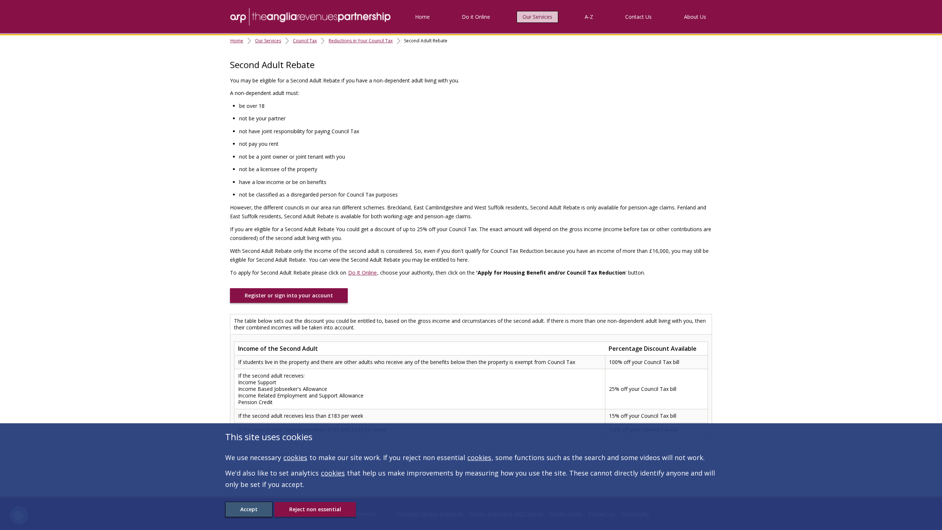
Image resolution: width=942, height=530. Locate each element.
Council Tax (305, 41)
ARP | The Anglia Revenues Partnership (310, 16)
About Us (695, 16)
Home (422, 16)
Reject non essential (315, 509)
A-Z (589, 16)
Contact (638, 16)
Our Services (537, 16)
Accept (249, 509)
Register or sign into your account (289, 295)
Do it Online (476, 16)
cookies (295, 457)
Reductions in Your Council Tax (361, 41)
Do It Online (362, 272)
